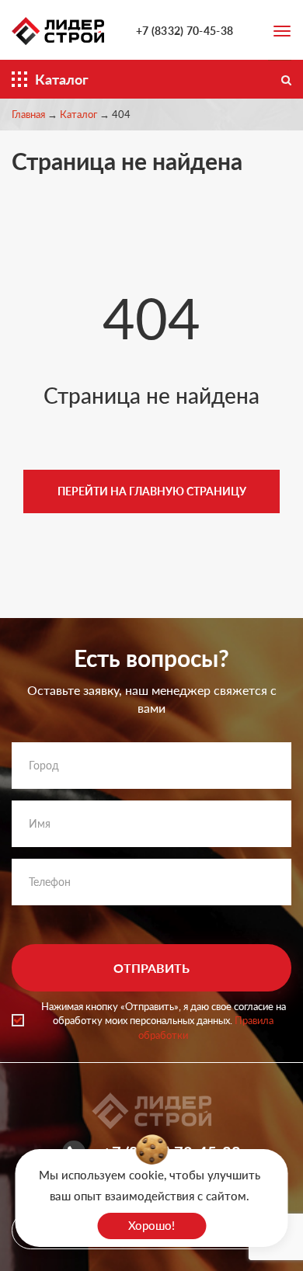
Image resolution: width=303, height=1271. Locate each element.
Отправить (151, 967)
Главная (28, 114)
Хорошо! (151, 1225)
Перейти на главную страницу (151, 491)
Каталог (78, 114)
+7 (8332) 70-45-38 (184, 30)
